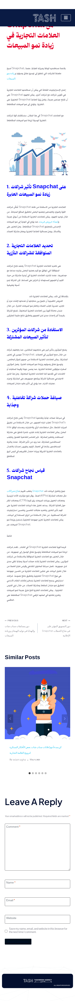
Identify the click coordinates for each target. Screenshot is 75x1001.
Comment (13, 827)
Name (10, 883)
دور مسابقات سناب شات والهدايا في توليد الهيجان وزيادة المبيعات (20, 628)
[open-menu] (66, 17)
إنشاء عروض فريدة (48, 221)
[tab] (30, 773)
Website (11, 918)
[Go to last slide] (10, 718)
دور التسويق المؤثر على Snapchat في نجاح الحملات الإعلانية (56, 628)
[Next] (64, 718)
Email (10, 901)
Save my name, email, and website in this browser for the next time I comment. (38, 931)
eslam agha (19, 759)
